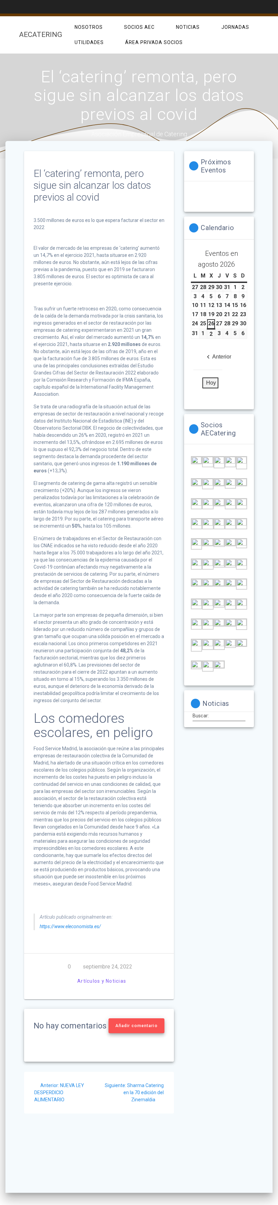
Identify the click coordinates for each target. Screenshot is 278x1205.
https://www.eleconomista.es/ (70, 926)
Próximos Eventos (216, 166)
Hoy (211, 383)
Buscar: (201, 715)
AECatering (40, 34)
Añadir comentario (136, 1025)
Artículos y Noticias (101, 981)
